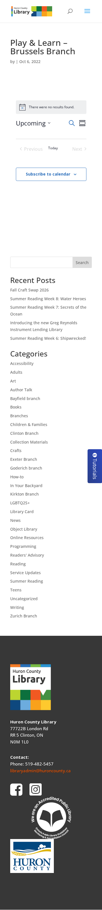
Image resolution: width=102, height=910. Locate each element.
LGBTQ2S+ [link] (20, 502)
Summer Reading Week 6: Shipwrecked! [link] (48, 338)
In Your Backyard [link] (26, 485)
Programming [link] (23, 546)
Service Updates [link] (25, 572)
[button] (87, 15)
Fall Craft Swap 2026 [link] (29, 290)
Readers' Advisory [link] (27, 555)
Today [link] (53, 148)
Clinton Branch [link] (24, 433)
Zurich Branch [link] (23, 616)
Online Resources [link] (27, 537)
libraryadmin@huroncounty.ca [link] (40, 770)
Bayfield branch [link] (25, 398)
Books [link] (16, 407)
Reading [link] (18, 564)
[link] (31, 11)
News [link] (15, 520)
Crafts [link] (16, 450)
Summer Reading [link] (26, 581)
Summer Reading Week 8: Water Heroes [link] (48, 298)
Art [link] (13, 381)
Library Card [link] (22, 511)
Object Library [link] (23, 529)
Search (82, 262)
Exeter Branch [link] (23, 459)
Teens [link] (16, 590)
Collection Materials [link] (29, 442)
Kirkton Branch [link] (24, 494)
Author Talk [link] (21, 389)
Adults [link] (16, 372)
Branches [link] (19, 415)
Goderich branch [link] (26, 468)
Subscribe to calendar (48, 174)
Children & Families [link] (28, 424)
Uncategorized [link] (24, 598)
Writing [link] (17, 607)
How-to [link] (17, 476)
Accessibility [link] (21, 363)
